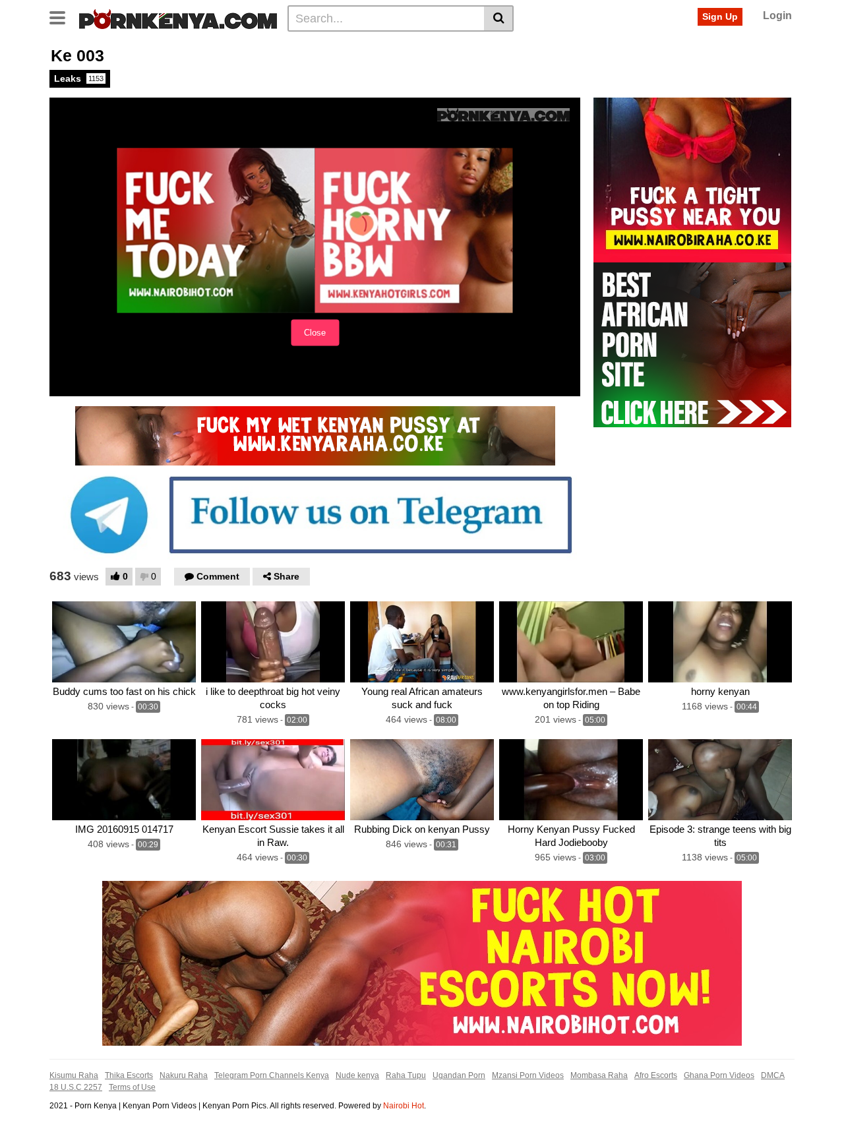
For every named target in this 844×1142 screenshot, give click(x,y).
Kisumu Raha (73, 1075)
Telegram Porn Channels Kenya (271, 1075)
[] (499, 18)
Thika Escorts (129, 1075)
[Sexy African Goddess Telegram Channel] (315, 514)
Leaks (79, 78)
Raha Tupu (406, 1075)
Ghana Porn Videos (719, 1075)
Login (777, 15)
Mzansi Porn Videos (528, 1075)
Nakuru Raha (184, 1075)
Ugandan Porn (459, 1075)
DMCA (773, 1075)
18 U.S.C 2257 (75, 1087)
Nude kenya (357, 1075)
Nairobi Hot (403, 1105)
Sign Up (720, 16)
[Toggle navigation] (62, 16)
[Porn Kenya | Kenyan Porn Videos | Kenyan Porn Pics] (178, 18)
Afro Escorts (655, 1075)
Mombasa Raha (599, 1075)
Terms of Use (132, 1087)
